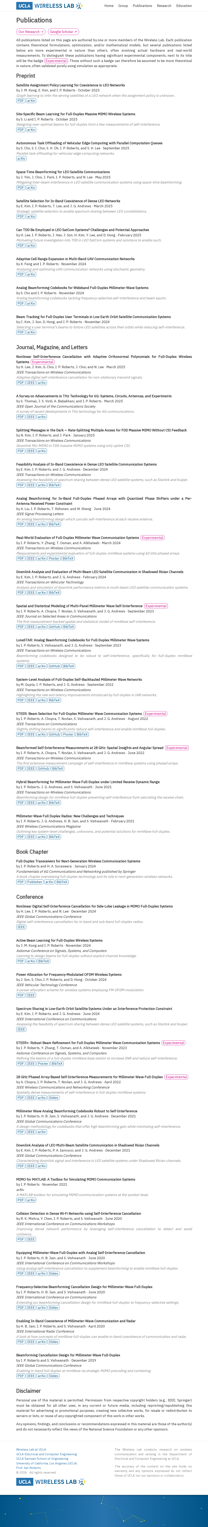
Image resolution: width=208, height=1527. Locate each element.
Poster (54, 558)
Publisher (34, 882)
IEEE (31, 382)
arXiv (31, 100)
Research (164, 5)
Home (109, 5)
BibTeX (54, 485)
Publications (142, 5)
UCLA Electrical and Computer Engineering (46, 1454)
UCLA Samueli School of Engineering (42, 1459)
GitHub (54, 626)
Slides (53, 1097)
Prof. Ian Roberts (28, 1468)
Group (123, 5)
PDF (20, 100)
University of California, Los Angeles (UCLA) (46, 1463)
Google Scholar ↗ (63, 31)
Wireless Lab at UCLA (31, 1449)
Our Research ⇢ (30, 31)
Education (184, 5)
